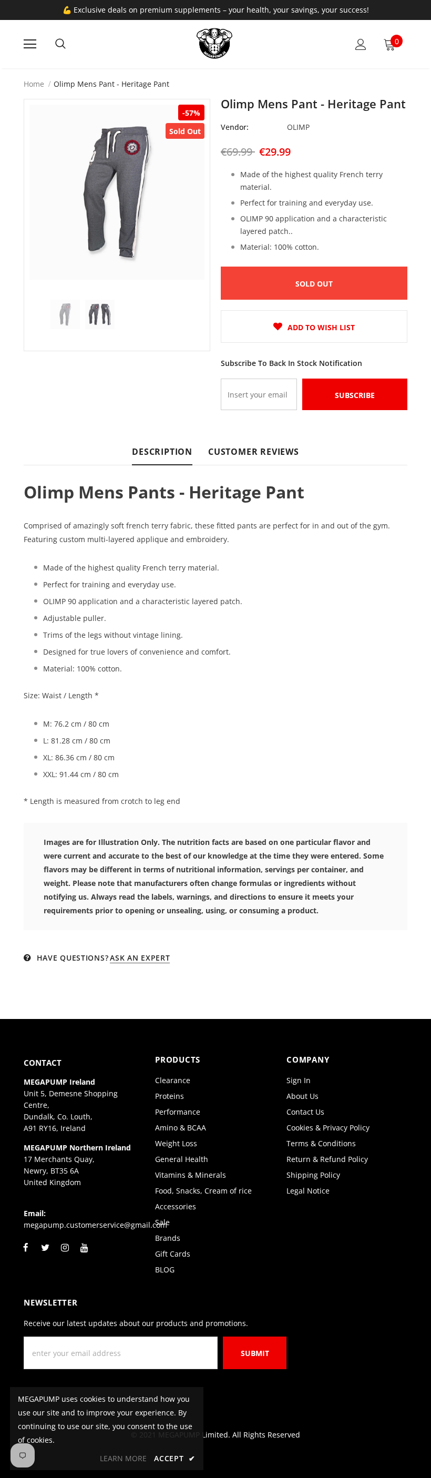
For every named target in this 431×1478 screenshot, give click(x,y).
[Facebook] (25, 1253)
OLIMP (298, 127)
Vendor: (235, 127)
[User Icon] (360, 44)
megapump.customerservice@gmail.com (95, 1225)
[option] (116, 192)
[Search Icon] (60, 44)
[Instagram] (64, 1253)
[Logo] (214, 44)
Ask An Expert (140, 958)
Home (34, 84)
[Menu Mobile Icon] (30, 44)
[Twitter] (45, 1253)
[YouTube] (84, 1253)
